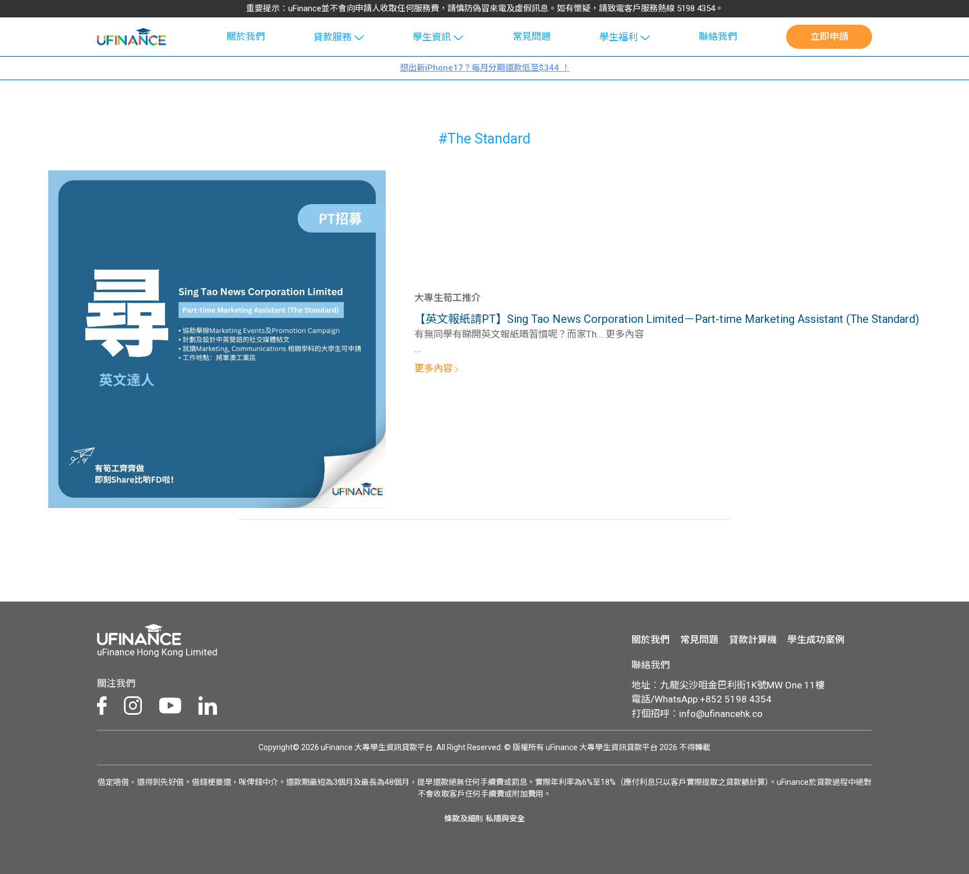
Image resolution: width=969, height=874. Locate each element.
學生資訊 (432, 37)
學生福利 (618, 37)
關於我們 (246, 36)
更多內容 (434, 368)
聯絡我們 (718, 36)
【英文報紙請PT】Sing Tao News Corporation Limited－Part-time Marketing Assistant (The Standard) (666, 319)
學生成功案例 (816, 639)
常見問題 (532, 36)
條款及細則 (463, 818)
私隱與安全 (505, 818)
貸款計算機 (753, 639)
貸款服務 (332, 37)
